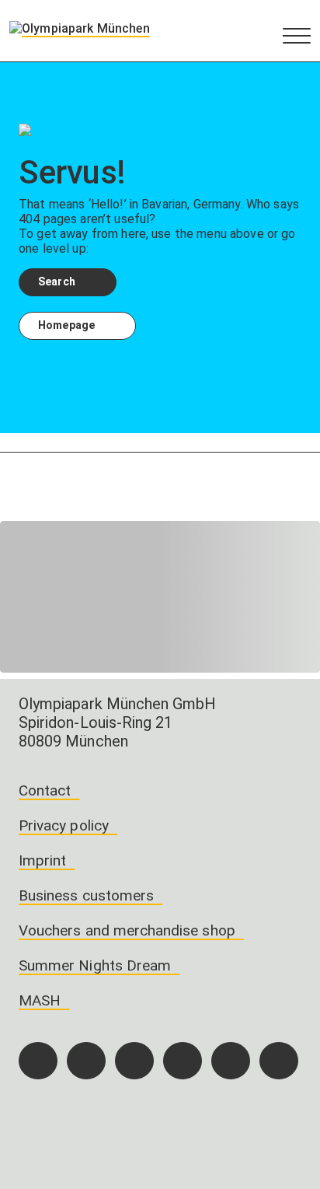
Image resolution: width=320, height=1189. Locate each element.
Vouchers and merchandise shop (127, 930)
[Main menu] (297, 35)
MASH (40, 1000)
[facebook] (38, 1060)
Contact (45, 790)
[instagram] (86, 1060)
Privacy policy (64, 825)
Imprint (42, 860)
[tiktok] (134, 1060)
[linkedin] (230, 1060)
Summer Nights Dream (95, 965)
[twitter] (182, 1060)
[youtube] (278, 1060)
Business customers (86, 895)
